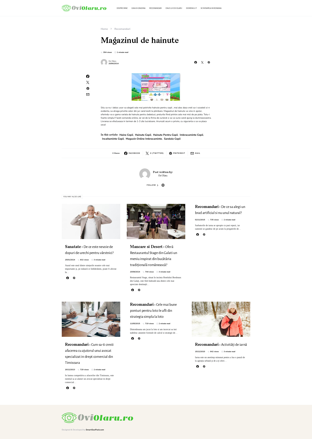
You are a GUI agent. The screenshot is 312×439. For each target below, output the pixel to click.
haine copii (126, 135)
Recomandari (122, 29)
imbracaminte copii (191, 135)
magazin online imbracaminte (144, 139)
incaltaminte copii (113, 139)
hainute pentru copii (165, 135)
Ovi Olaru (112, 61)
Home (104, 29)
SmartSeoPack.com (95, 429)
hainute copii (143, 135)
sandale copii (172, 139)
